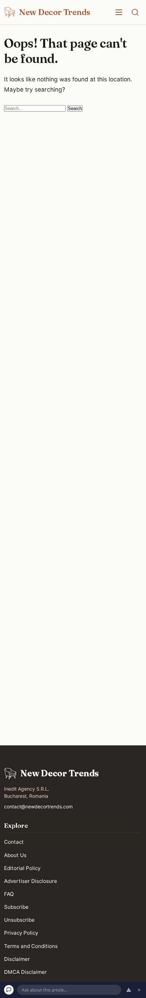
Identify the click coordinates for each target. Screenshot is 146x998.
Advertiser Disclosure (30, 881)
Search (75, 108)
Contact (14, 842)
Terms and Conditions (31, 945)
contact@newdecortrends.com (38, 806)
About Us (15, 855)
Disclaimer (17, 958)
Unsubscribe (19, 920)
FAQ (9, 894)
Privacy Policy (21, 933)
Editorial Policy (22, 868)
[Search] (135, 12)
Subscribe (16, 907)
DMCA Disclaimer (25, 972)
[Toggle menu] (119, 12)
